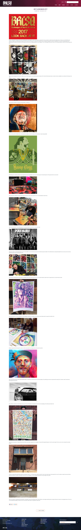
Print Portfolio (43, 520)
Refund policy (24, 525)
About (67, 4)
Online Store (24, 519)
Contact (76, 4)
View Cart (23, 523)
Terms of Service (25, 524)
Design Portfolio (43, 521)
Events (72, 4)
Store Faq (23, 520)
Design (63, 4)
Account (23, 521)
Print (59, 4)
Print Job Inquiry (43, 519)
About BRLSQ (42, 523)
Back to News (41, 510)
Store (56, 4)
